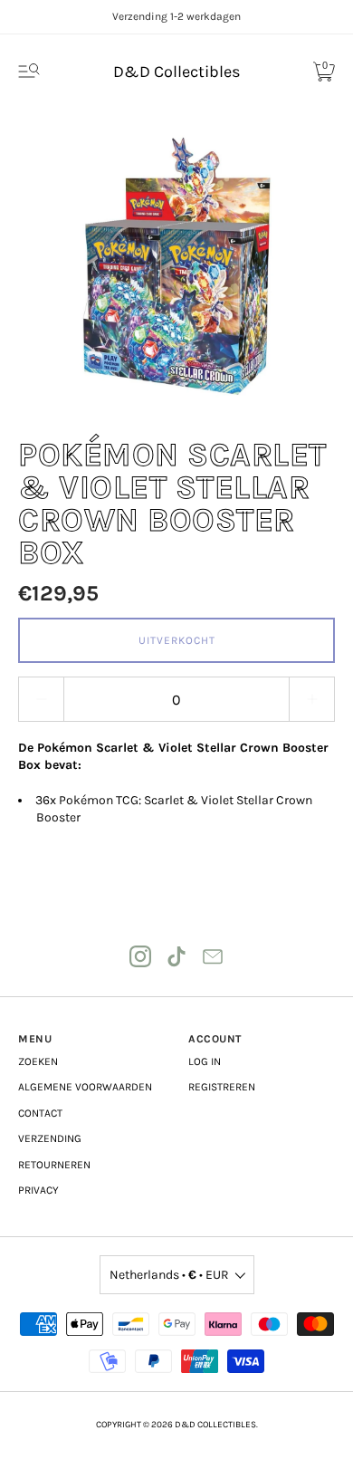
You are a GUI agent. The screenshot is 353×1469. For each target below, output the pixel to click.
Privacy (38, 1190)
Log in (204, 1061)
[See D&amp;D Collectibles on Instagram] (140, 956)
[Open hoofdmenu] (29, 71)
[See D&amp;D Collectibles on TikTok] (176, 956)
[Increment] (312, 699)
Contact (40, 1113)
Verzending (49, 1138)
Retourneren (54, 1164)
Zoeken (38, 1061)
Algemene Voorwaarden (85, 1086)
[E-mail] (213, 956)
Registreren (221, 1086)
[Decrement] (40, 699)
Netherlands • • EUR (169, 1274)
